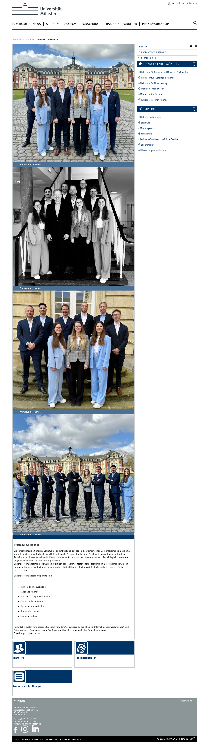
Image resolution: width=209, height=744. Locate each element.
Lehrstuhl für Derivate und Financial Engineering (164, 72)
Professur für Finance (151, 94)
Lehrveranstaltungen (151, 117)
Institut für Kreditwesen (152, 89)
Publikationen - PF (147, 58)
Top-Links (150, 109)
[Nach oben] (193, 739)
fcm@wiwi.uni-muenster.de (27, 724)
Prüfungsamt (147, 128)
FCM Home (20, 24)
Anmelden (37, 740)
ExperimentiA (147, 145)
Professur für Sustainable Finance (157, 78)
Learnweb (146, 123)
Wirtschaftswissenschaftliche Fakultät (159, 139)
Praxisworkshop (155, 24)
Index (17, 740)
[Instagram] (24, 730)
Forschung (90, 24)
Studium (52, 24)
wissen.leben (186, 701)
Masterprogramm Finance (153, 150)
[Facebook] (15, 730)
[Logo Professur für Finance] (182, 8)
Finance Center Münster (161, 64)
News (37, 24)
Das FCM (70, 24)
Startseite (17, 40)
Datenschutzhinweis (70, 740)
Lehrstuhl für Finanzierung (154, 83)
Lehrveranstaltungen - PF (152, 52)
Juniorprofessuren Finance (154, 100)
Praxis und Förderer (120, 24)
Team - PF (142, 47)
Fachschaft (146, 134)
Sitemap (26, 740)
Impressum (51, 740)
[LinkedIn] (35, 730)
